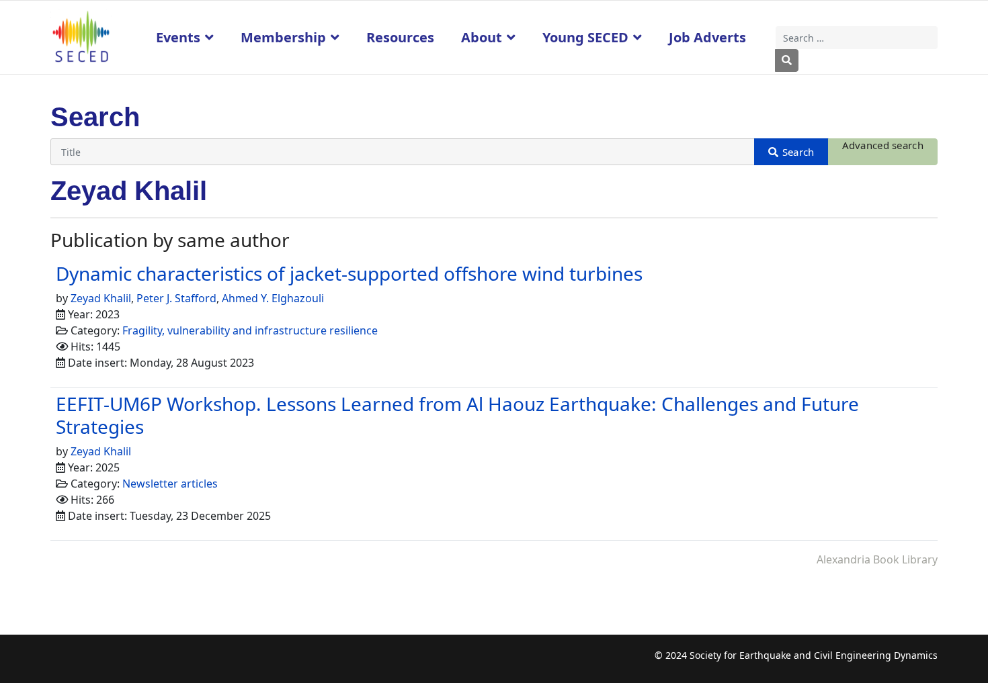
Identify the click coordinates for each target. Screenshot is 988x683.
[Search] (791, 151)
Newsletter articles (170, 483)
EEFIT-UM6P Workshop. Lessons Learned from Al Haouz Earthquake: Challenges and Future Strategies (457, 415)
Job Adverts (707, 37)
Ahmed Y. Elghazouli (273, 298)
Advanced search (883, 145)
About (481, 37)
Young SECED (585, 37)
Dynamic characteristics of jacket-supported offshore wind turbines (349, 273)
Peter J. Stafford (176, 298)
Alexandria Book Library (877, 559)
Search (786, 60)
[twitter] (86, 662)
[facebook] (60, 662)
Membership (283, 37)
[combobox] (857, 37)
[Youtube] (112, 662)
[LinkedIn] (138, 662)
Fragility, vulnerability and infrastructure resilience (250, 330)
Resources (400, 37)
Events (178, 37)
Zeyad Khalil (101, 298)
